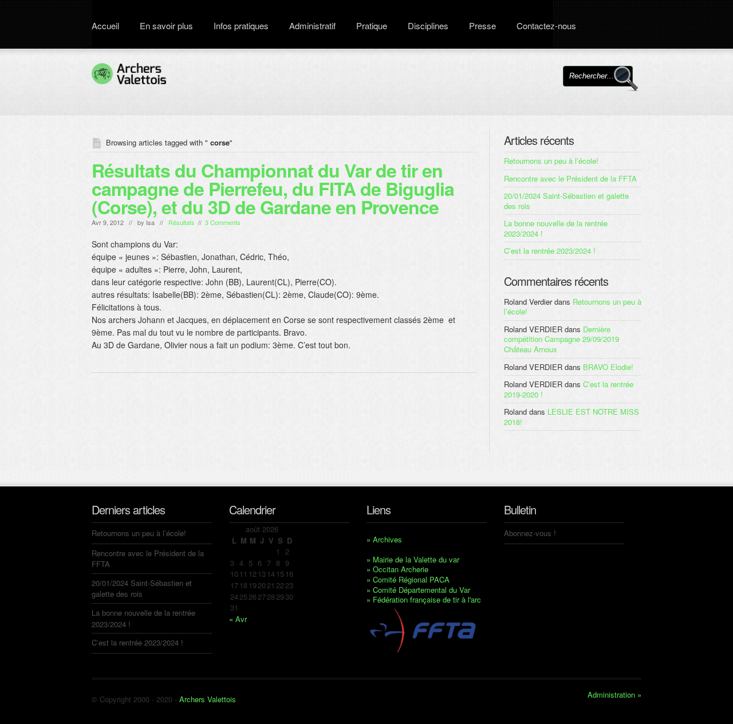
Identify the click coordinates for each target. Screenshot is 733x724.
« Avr (238, 618)
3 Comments (223, 222)
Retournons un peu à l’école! (551, 160)
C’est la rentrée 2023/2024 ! (550, 250)
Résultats (181, 222)
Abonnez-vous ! (530, 533)
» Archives (384, 539)
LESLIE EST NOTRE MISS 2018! (571, 416)
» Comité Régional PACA (408, 579)
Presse (482, 25)
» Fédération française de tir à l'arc (423, 599)
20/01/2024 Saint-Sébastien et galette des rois (566, 200)
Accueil (105, 25)
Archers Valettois (207, 699)
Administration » (614, 695)
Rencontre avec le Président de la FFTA (570, 178)
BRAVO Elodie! (608, 366)
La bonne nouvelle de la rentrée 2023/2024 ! (556, 228)
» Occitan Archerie (397, 569)
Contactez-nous (546, 25)
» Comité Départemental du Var (418, 589)
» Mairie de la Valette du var (412, 559)
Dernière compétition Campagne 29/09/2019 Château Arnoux (561, 339)
